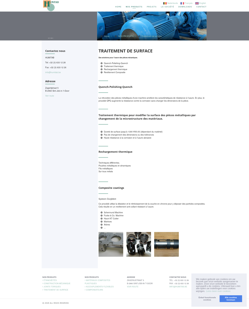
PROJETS (152, 6)
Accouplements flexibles (100, 286)
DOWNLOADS (185, 6)
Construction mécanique (57, 283)
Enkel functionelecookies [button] (207, 298)
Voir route (49, 95)
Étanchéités (50, 280)
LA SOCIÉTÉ (167, 6)
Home (106, 36)
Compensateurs (94, 289)
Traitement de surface (56, 289)
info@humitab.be (53, 72)
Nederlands (172, 3)
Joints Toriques (52, 286)
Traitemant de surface (152, 36)
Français (188, 3)
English (202, 3)
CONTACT (201, 6)
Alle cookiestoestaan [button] (231, 298)
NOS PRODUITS (134, 6)
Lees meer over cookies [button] (218, 291)
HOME (118, 6)
